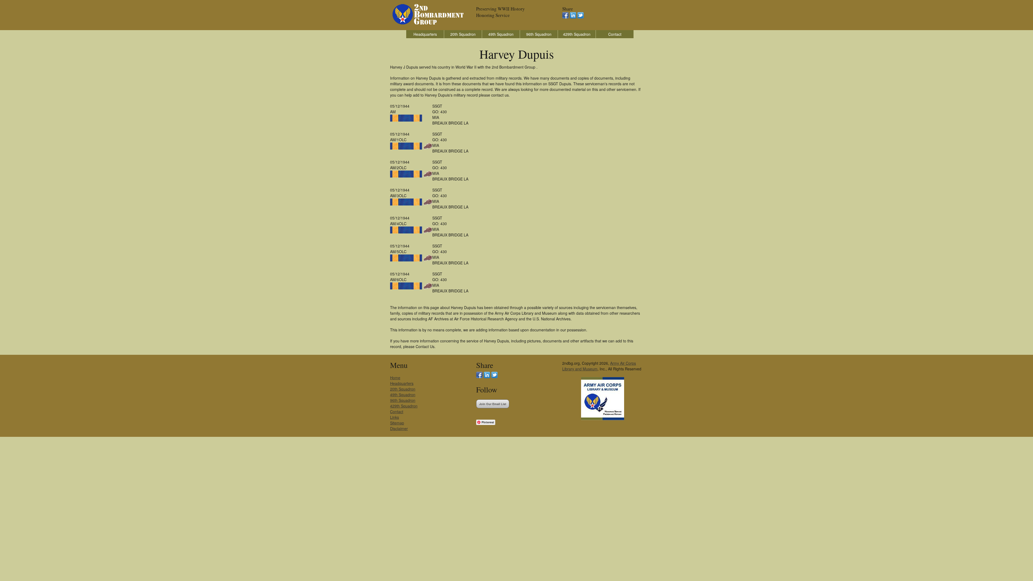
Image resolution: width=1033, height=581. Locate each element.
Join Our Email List (492, 404)
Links (394, 417)
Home (395, 377)
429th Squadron (576, 34)
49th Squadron (501, 34)
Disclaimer (399, 428)
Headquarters (425, 34)
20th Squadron (463, 34)
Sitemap (397, 423)
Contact (614, 34)
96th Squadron (538, 34)
